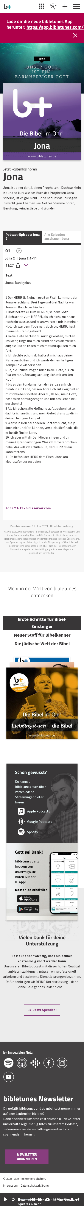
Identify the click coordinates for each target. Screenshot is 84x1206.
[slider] (23, 1199)
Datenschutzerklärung (34, 1191)
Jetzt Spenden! (45, 1015)
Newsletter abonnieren (27, 1162)
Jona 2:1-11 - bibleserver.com (28, 514)
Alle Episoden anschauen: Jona (56, 242)
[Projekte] (53, 6)
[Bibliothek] (41, 6)
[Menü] (76, 6)
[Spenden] (64, 6)
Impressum (10, 1191)
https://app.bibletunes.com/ (55, 16)
